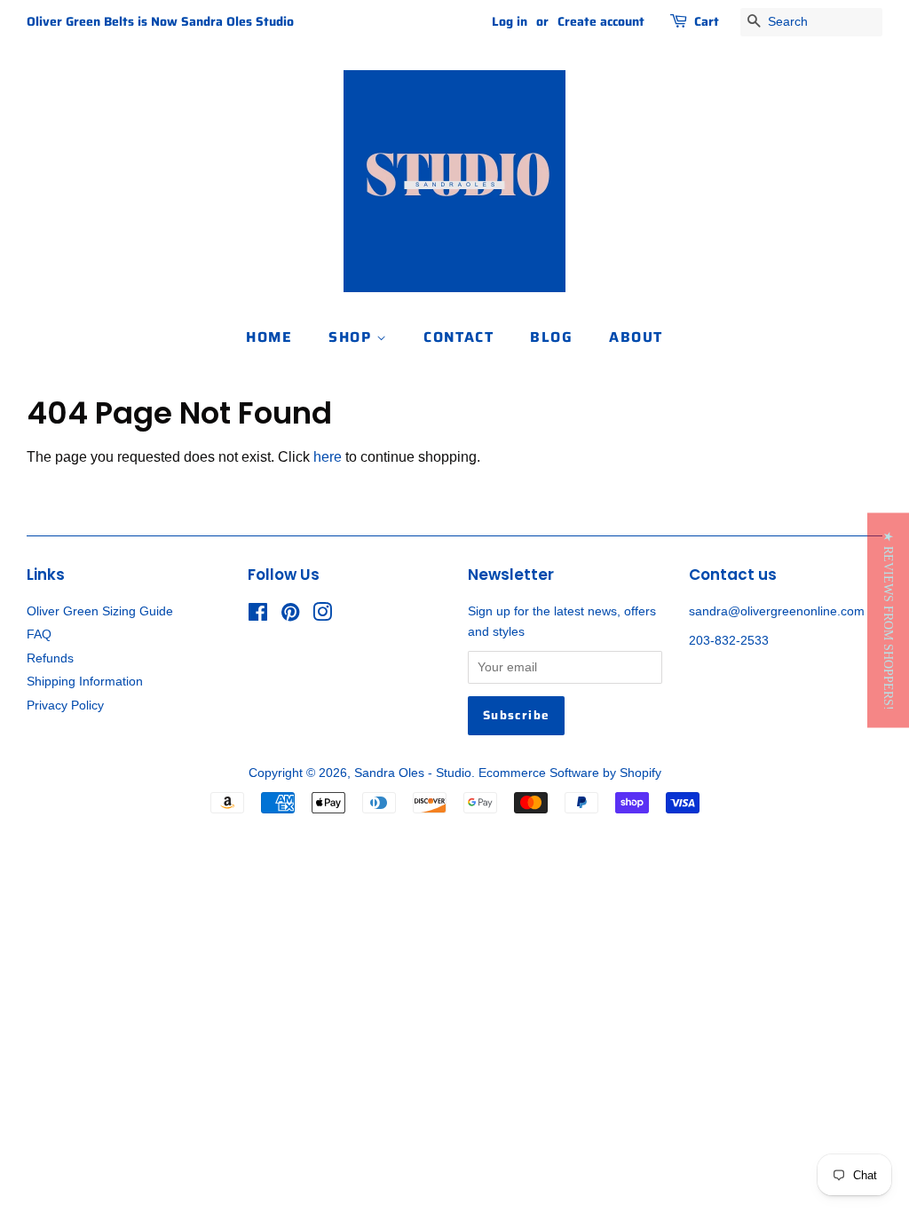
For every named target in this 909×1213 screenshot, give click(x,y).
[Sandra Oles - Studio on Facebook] (258, 615)
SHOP (352, 337)
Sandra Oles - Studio (412, 773)
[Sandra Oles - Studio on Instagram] (322, 615)
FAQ (39, 634)
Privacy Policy (65, 705)
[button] (888, 619)
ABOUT (636, 337)
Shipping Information (85, 681)
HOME (269, 337)
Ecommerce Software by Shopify (569, 773)
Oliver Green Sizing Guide (100, 611)
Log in (509, 21)
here (327, 456)
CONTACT (458, 337)
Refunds (50, 658)
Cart (706, 21)
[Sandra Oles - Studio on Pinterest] (290, 615)
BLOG (551, 337)
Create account (600, 21)
